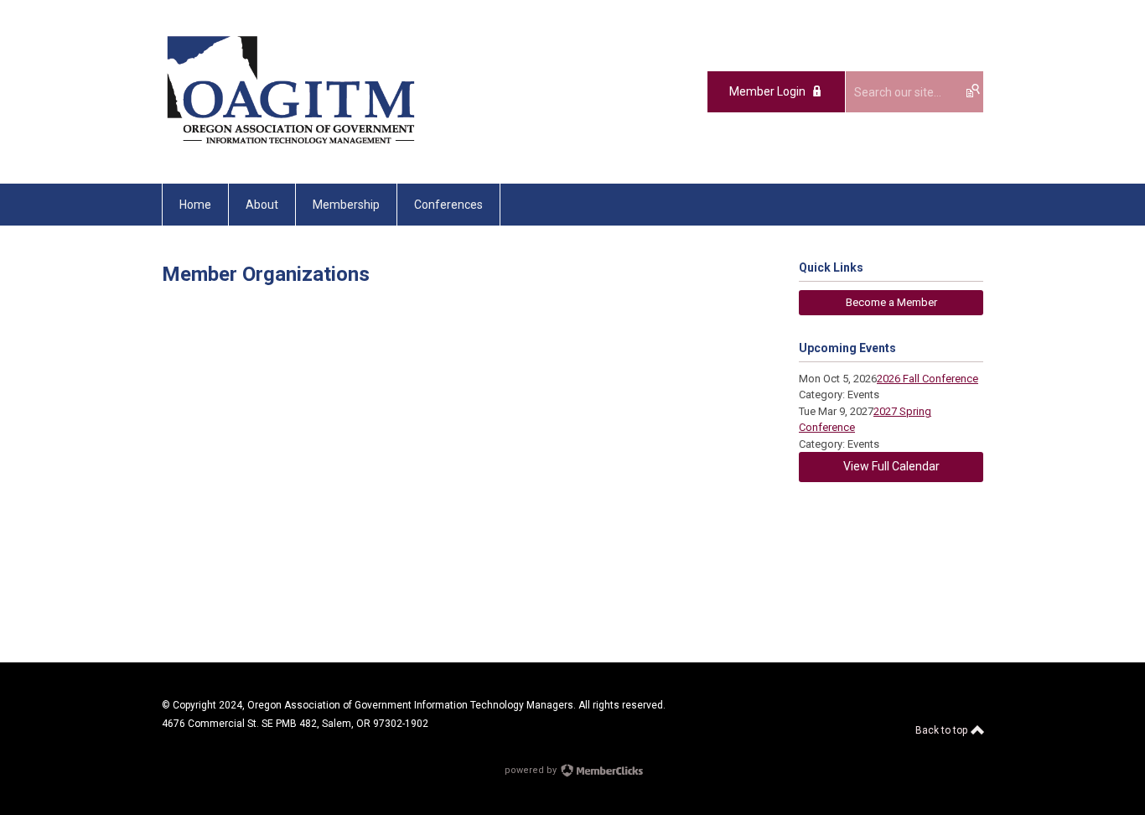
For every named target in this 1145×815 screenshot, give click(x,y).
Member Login (767, 91)
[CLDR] (291, 145)
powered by (532, 770)
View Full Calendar (891, 466)
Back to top (942, 730)
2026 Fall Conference (927, 378)
